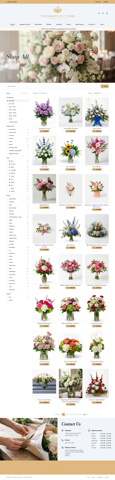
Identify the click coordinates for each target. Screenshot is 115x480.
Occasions (91, 24)
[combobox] (101, 93)
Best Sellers (38, 24)
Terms (88, 477)
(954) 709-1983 (12, 2)
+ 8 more (67, 453)
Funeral (69, 24)
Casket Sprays (79, 24)
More (102, 24)
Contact (105, 2)
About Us (98, 2)
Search (106, 86)
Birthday (49, 24)
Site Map (106, 477)
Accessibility (100, 477)
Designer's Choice (25, 24)
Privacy (93, 477)
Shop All (12, 24)
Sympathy (59, 24)
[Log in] (103, 13)
